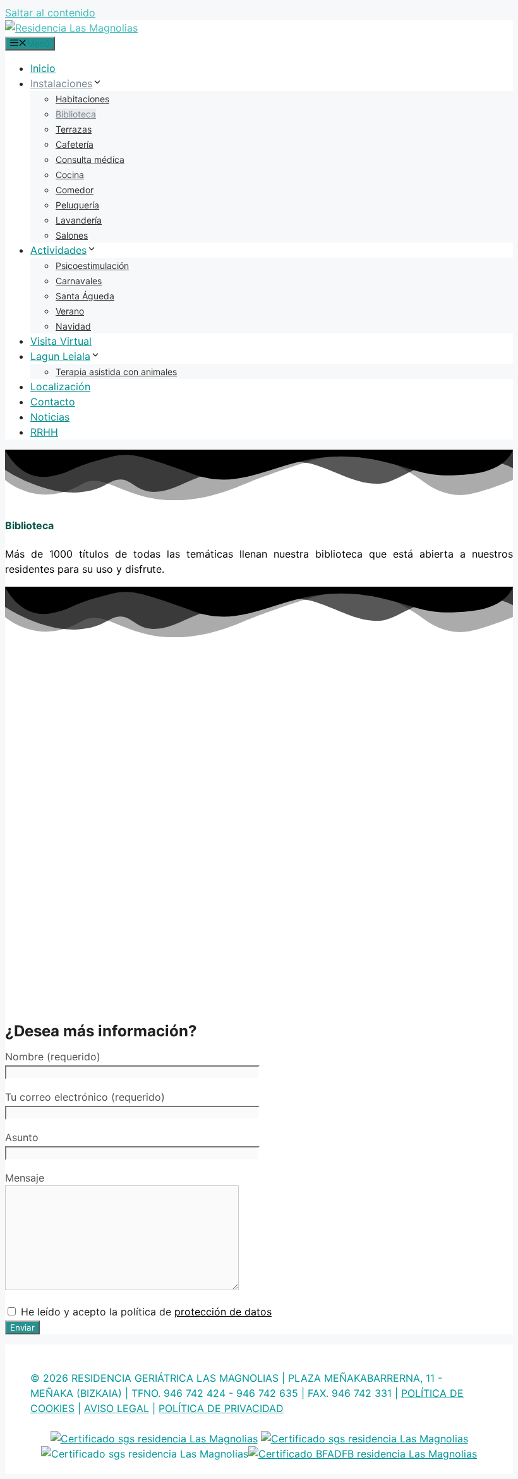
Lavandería (79, 220)
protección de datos (223, 1311)
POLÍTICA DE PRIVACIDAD (221, 1408)
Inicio (43, 68)
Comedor (74, 189)
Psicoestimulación (92, 265)
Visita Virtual (61, 341)
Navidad (73, 326)
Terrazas (74, 129)
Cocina (70, 174)
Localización (60, 386)
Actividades (58, 250)
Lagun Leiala (60, 356)
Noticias (49, 416)
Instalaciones (61, 83)
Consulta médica (90, 159)
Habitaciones (82, 98)
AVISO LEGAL (116, 1408)
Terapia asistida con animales (116, 371)
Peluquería (77, 205)
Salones (72, 235)
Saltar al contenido (50, 12)
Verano (70, 311)
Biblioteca (76, 114)
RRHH (44, 432)
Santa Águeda (85, 295)
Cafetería (74, 144)
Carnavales (79, 280)
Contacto (52, 401)
